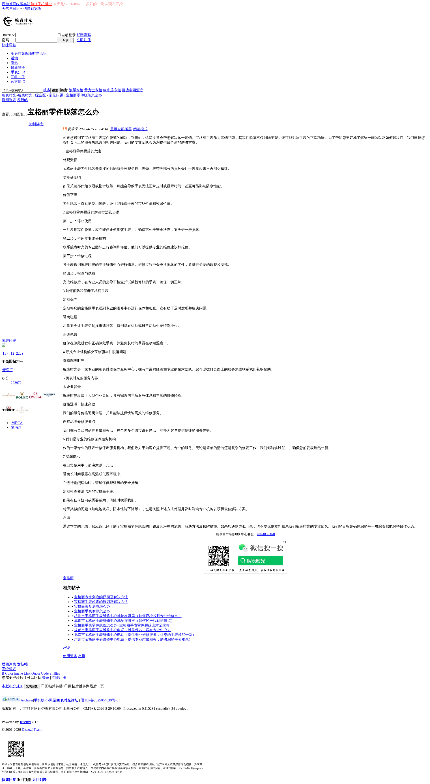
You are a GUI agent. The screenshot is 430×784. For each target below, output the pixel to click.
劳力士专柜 (93, 90)
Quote (35, 673)
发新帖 (22, 100)
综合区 (40, 95)
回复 (66, 648)
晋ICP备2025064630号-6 (99, 700)
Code (45, 673)
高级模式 (9, 669)
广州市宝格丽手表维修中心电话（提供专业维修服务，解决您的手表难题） (133, 639)
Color (9, 673)
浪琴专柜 (76, 90)
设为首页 (9, 4)
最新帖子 (18, 67)
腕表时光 (29, 53)
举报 (81, 656)
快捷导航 (9, 45)
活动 (14, 58)
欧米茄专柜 (112, 90)
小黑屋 (50, 700)
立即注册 (84, 40)
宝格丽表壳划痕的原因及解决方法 (101, 597)
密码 (5, 40)
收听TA (17, 423)
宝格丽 (68, 578)
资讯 (14, 63)
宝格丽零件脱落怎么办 (84, 95)
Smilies (54, 673)
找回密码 (84, 35)
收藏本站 (23, 4)
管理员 (7, 370)
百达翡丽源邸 (132, 90)
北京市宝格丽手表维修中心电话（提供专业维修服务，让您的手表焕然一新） (135, 635)
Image (18, 673)
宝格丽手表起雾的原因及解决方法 (101, 602)
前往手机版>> (41, 4)
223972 (16, 383)
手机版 (39, 700)
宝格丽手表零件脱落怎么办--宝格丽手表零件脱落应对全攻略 (122, 625)
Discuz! (25, 722)
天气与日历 (11, 9)
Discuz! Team (31, 729)
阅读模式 (140, 129)
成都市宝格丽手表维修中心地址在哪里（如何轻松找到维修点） (124, 620)
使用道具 (70, 656)
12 (12, 353)
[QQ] (11, 700)
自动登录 (68, 35)
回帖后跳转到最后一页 (86, 686)
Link (27, 673)
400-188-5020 (266, 534)
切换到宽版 (32, 9)
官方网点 (18, 81)
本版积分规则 (12, 686)
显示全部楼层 (121, 129)
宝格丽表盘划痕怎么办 (92, 606)
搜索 (46, 90)
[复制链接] (36, 124)
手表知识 (18, 72)
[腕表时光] (18, 25)
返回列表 (9, 100)
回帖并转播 (54, 686)
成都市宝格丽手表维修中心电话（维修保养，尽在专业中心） (122, 630)
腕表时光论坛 (67, 700)
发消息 (16, 427)
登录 (45, 678)
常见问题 (56, 95)
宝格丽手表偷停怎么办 (92, 611)
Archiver (27, 700)
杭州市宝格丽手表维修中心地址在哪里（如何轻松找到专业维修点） (128, 616)
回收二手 (18, 77)
